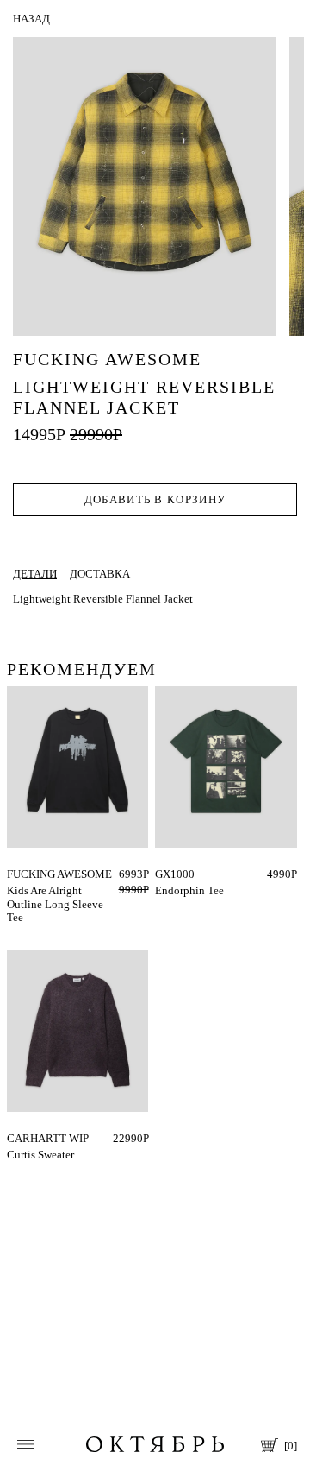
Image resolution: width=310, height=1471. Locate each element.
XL (27, 874)
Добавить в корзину (155, 499)
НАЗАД (31, 18)
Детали (35, 573)
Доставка (100, 573)
